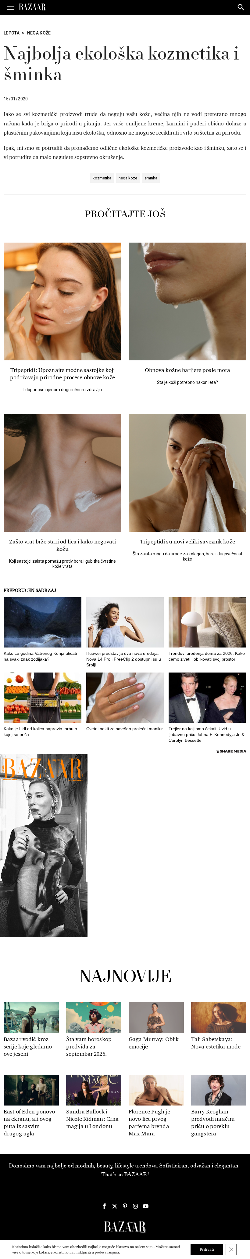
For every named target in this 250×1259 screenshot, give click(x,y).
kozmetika (102, 178)
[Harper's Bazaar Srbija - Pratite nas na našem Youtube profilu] (146, 1206)
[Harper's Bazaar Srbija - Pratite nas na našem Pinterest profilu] (125, 1206)
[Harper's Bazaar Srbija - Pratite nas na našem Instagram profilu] (135, 1206)
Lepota (12, 33)
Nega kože (39, 33)
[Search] (241, 7)
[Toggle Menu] (11, 7)
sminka (151, 178)
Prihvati (207, 1249)
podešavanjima (107, 1252)
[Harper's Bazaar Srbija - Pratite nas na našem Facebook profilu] (104, 1206)
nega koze (128, 178)
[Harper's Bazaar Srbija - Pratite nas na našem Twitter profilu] (114, 1206)
